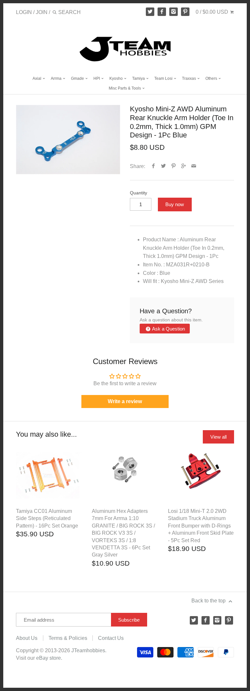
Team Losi (164, 78)
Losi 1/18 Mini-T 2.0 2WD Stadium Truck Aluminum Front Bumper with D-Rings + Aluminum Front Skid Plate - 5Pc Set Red (201, 525)
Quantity (138, 192)
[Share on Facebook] (153, 166)
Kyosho (116, 78)
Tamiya (139, 78)
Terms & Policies (68, 638)
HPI (97, 78)
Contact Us (111, 638)
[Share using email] (193, 166)
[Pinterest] (185, 11)
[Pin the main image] (173, 166)
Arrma (56, 78)
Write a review (125, 401)
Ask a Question (168, 328)
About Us (26, 638)
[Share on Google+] (183, 166)
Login (24, 12)
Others (211, 78)
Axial (37, 78)
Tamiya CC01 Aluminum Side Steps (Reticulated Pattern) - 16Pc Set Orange (47, 518)
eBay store (48, 658)
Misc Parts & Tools (125, 88)
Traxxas (189, 78)
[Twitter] (150, 11)
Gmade (78, 78)
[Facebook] (162, 11)
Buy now (174, 204)
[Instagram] (173, 11)
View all (218, 437)
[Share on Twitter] (163, 166)
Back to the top (209, 600)
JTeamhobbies (88, 650)
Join (42, 12)
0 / (212, 12)
